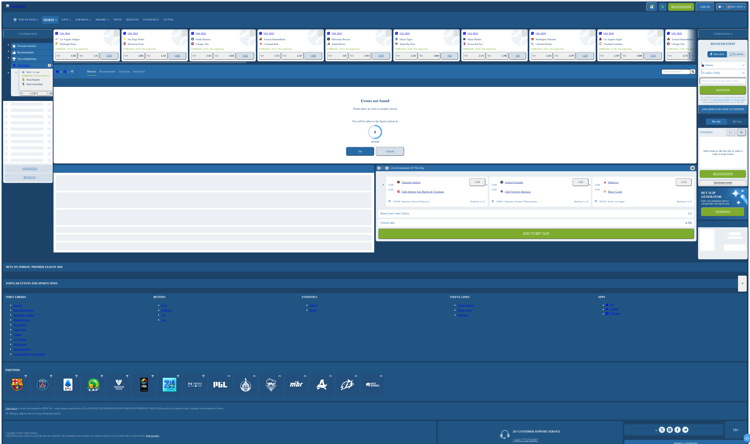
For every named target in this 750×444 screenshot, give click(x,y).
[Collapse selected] (44, 121)
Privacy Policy (740, 100)
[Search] (693, 71)
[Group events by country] (49, 121)
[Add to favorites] (116, 33)
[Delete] (692, 174)
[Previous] (49, 65)
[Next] (386, 174)
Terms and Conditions (721, 100)
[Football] (64, 72)
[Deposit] (663, 7)
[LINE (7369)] (57, 72)
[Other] (686, 86)
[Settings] (721, 7)
